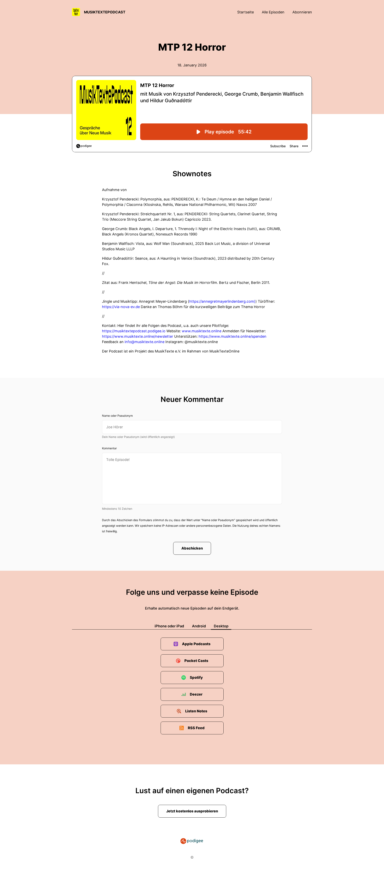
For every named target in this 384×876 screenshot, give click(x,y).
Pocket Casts (196, 661)
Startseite (245, 12)
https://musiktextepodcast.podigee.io (133, 331)
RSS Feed (196, 728)
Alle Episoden (273, 12)
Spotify (196, 677)
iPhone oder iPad (169, 626)
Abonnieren (302, 12)
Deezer (196, 694)
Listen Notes (196, 711)
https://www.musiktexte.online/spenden (232, 336)
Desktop (221, 626)
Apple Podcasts (196, 644)
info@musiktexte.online (144, 342)
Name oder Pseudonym (117, 415)
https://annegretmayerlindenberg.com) (222, 301)
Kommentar (109, 448)
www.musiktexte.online (201, 331)
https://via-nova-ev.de (121, 307)
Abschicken (192, 548)
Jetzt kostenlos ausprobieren (192, 811)
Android (199, 626)
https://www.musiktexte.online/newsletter (137, 336)
